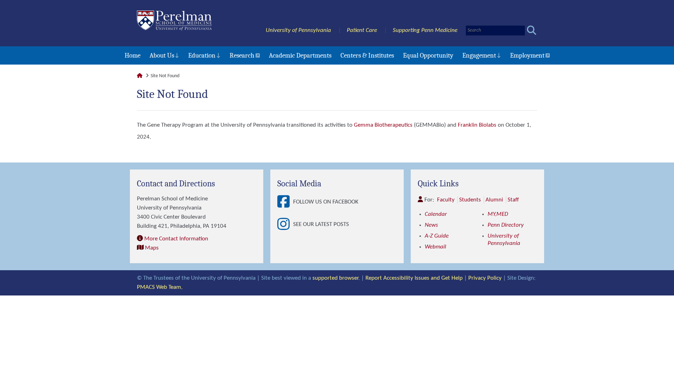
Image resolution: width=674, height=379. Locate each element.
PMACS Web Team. (160, 287)
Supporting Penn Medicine (425, 30)
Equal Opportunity (428, 55)
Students (470, 200)
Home (132, 55)
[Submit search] (531, 30)
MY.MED (498, 214)
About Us (162, 55)
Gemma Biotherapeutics (383, 125)
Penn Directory (506, 225)
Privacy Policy (485, 278)
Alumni (494, 200)
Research (242, 55)
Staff (513, 200)
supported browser (335, 278)
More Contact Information (176, 239)
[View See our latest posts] (285, 224)
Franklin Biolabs (477, 125)
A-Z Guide (437, 236)
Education (202, 55)
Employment (527, 55)
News (431, 225)
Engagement (479, 55)
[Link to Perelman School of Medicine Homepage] (140, 76)
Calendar (436, 214)
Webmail (435, 247)
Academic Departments (300, 55)
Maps (152, 248)
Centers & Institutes (367, 55)
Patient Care (362, 30)
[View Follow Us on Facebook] (285, 202)
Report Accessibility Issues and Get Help (414, 278)
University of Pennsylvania (298, 30)
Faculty (446, 200)
